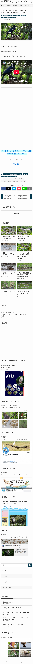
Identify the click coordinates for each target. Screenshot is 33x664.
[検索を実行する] (30, 565)
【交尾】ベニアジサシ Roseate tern (12, 608)
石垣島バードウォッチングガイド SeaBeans (16, 2)
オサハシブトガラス (18, 178)
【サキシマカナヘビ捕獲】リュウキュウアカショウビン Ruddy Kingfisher (16, 619)
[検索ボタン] (31, 2)
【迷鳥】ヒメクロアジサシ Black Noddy (13, 625)
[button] (3, 188)
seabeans (16, 213)
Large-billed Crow (8, 178)
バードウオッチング (6, 181)
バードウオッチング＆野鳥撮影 (8, 17)
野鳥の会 (23, 181)
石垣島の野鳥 (16, 181)
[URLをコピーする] (29, 188)
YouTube (23, 15)
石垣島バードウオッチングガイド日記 (11, 15)
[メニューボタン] (1, 2)
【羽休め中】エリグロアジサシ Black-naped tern (15, 613)
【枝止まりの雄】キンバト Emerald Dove (13, 602)
